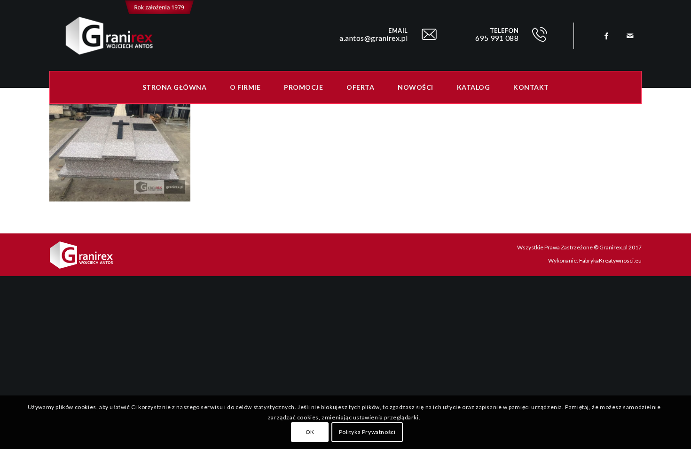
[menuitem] (175, 87)
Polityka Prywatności (367, 432)
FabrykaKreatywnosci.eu (610, 260)
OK (310, 432)
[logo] (121, 35)
